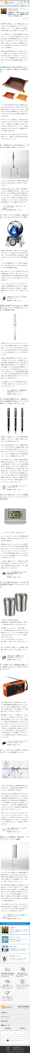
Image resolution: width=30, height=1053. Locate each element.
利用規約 (8, 1049)
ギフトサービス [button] (5, 1017)
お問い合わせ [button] (4, 1021)
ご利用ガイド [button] (4, 1012)
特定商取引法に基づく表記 (18, 1049)
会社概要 (8, 1047)
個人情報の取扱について (18, 1047)
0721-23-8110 (24, 1006)
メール (25, 3)
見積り (28, 3)
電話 (21, 3)
